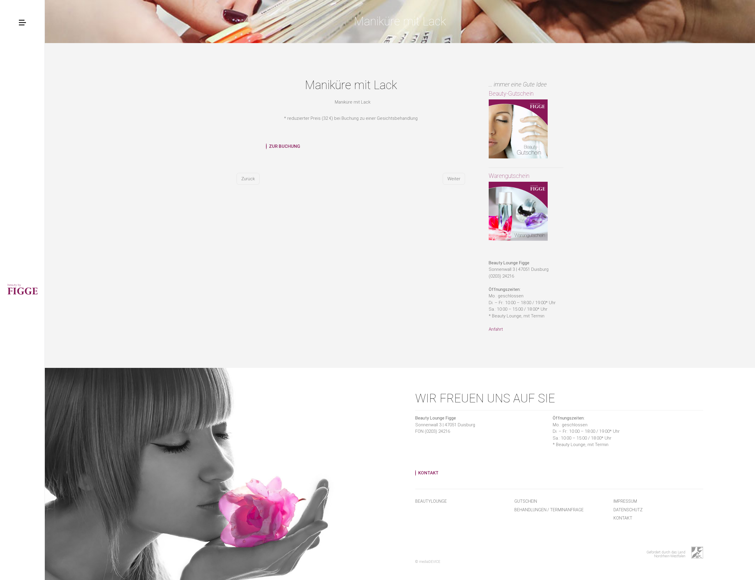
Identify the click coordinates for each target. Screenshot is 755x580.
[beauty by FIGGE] (22, 290)
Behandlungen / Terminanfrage (549, 509)
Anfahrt (496, 329)
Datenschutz (628, 509)
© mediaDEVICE (427, 562)
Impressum (625, 501)
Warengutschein (509, 175)
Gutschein (525, 501)
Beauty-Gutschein (511, 93)
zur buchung (284, 146)
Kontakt (622, 518)
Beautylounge (431, 501)
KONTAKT (428, 473)
